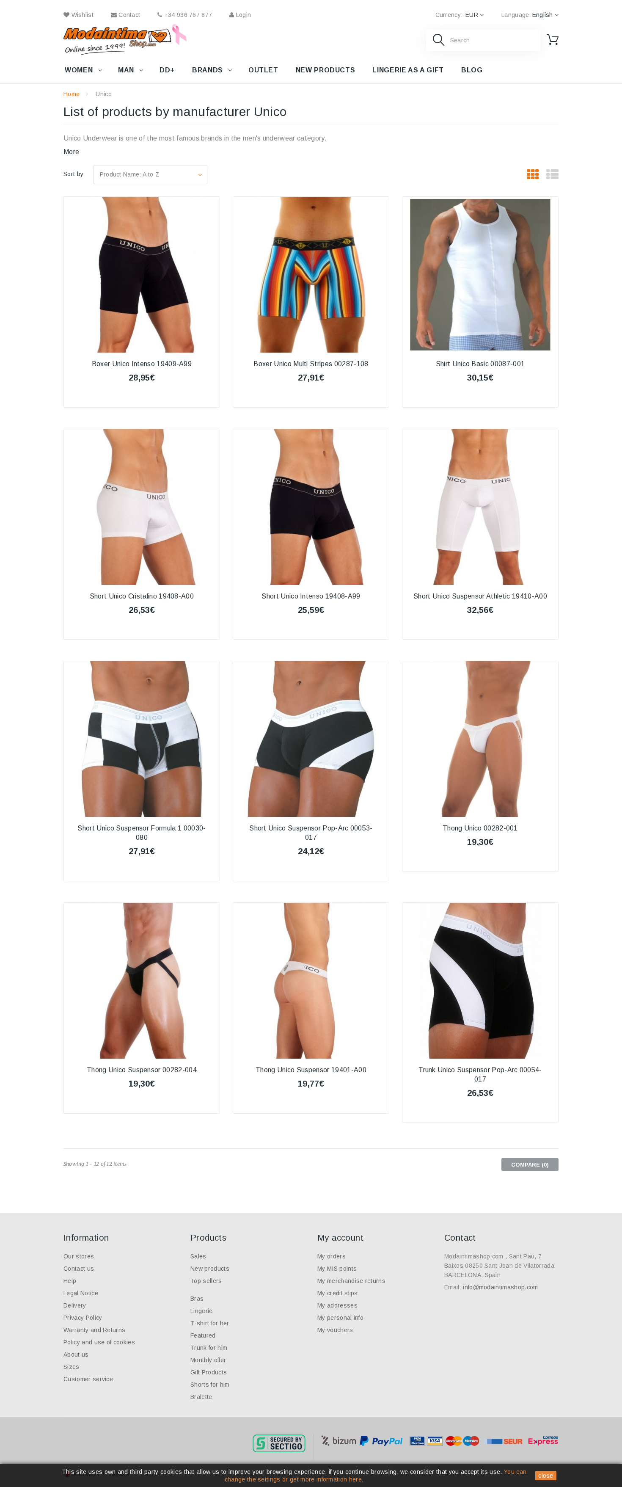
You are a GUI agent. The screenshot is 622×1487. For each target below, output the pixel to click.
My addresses (337, 1305)
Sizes (71, 1366)
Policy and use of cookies (99, 1342)
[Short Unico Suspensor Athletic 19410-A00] (480, 507)
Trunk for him (208, 1347)
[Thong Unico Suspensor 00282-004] (142, 981)
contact (128, 14)
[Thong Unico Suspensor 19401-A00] (311, 981)
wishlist (81, 14)
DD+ (167, 70)
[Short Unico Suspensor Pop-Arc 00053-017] (311, 739)
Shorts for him (209, 1384)
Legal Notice (80, 1293)
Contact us (78, 1268)
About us (76, 1354)
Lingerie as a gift (408, 70)
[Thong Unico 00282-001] (480, 739)
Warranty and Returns (94, 1330)
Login (242, 14)
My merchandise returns (351, 1280)
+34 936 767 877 (187, 14)
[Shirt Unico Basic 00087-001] (480, 275)
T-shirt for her (209, 1323)
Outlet (263, 70)
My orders (331, 1256)
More (71, 151)
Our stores (78, 1256)
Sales (198, 1256)
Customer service (88, 1379)
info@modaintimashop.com (500, 1287)
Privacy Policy (82, 1317)
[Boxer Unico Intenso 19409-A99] (142, 275)
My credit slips (337, 1293)
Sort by (73, 174)
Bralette (201, 1396)
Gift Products (208, 1372)
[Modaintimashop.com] (117, 39)
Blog (472, 70)
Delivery (74, 1305)
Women (79, 70)
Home (71, 94)
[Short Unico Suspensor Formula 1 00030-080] (142, 739)
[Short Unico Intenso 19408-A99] (311, 507)
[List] (552, 175)
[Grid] (533, 175)
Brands (207, 70)
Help (69, 1280)
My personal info (340, 1317)
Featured (203, 1335)
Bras (197, 1298)
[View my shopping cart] (553, 40)
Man (126, 70)
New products (325, 70)
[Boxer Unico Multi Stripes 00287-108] (311, 275)
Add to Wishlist (141, 400)
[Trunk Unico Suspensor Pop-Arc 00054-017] (480, 981)
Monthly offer (208, 1360)
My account (340, 1237)
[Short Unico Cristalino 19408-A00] (142, 507)
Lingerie (201, 1311)
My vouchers (335, 1330)
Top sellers (206, 1280)
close (545, 1475)
